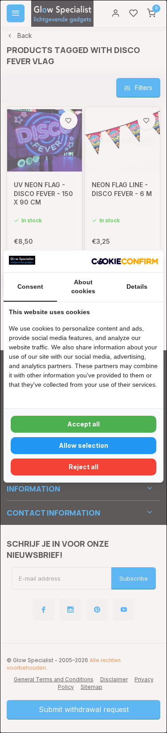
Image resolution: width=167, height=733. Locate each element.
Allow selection (83, 445)
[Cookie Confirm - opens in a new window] (124, 261)
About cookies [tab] (83, 286)
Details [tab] (136, 286)
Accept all (83, 424)
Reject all (83, 467)
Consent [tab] (30, 286)
